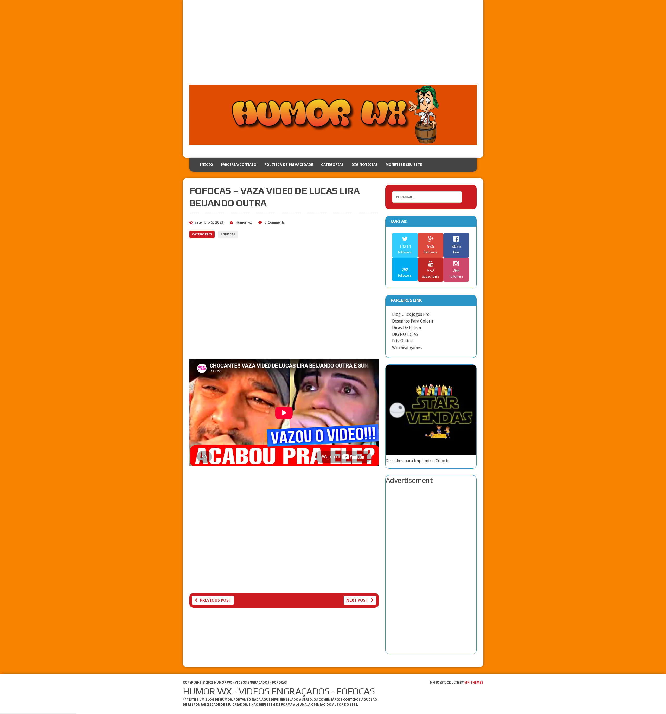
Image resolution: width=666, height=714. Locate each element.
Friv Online (402, 340)
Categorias (332, 165)
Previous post (215, 600)
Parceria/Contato (239, 165)
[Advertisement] (333, 45)
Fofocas (228, 234)
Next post (357, 600)
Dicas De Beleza (406, 327)
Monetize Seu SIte (404, 165)
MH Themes (473, 682)
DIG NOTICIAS (405, 334)
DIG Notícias (364, 165)
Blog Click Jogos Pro (411, 314)
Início (206, 165)
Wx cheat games (407, 347)
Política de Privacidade (288, 165)
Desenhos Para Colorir (413, 321)
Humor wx (243, 222)
